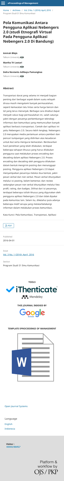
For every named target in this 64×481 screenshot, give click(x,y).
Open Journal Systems (16, 406)
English (8, 424)
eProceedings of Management (23, 3)
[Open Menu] (3, 3)
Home (6, 10)
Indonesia (10, 428)
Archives (16, 10)
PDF (9, 225)
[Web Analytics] (13, 447)
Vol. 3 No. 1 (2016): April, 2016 (37, 10)
